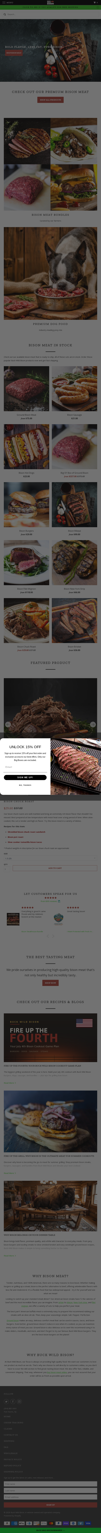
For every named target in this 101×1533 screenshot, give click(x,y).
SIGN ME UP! (25, 777)
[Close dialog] (98, 741)
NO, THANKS (25, 785)
